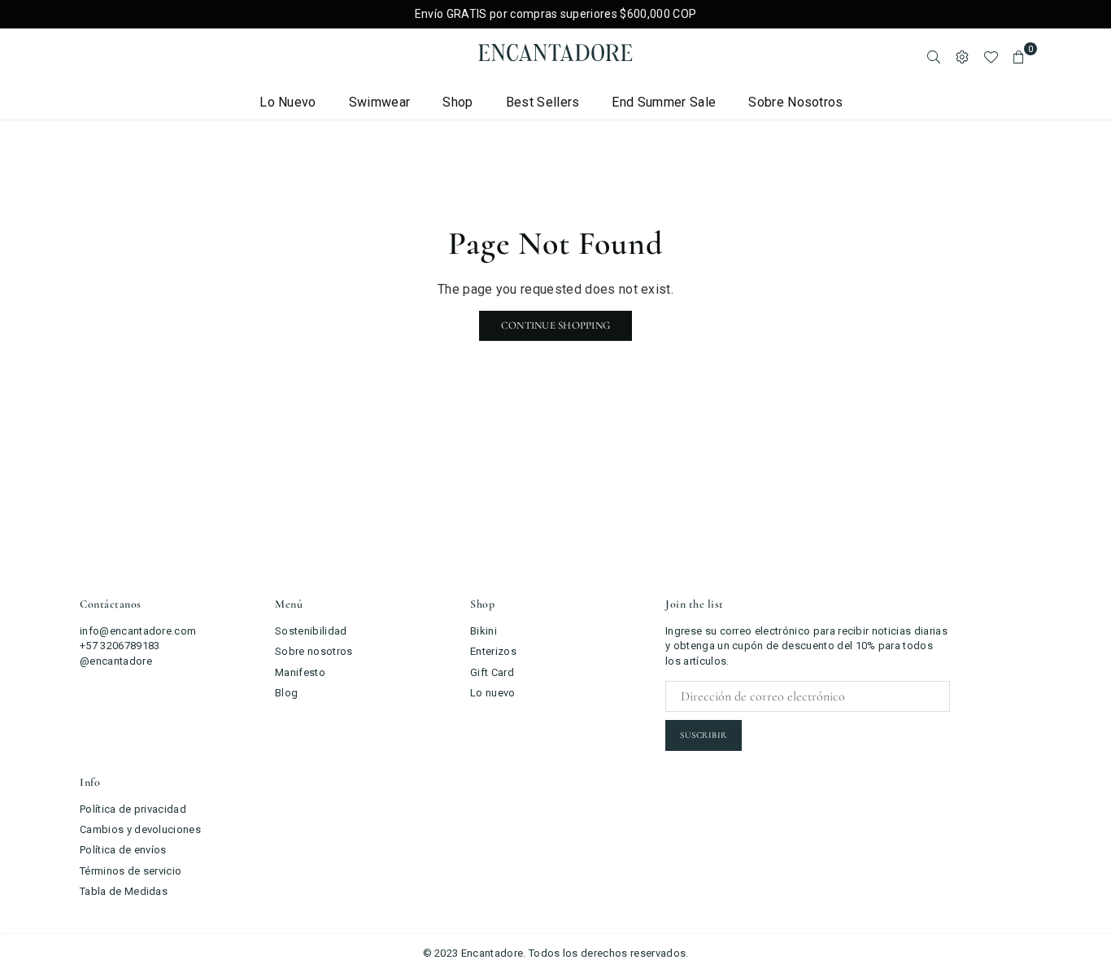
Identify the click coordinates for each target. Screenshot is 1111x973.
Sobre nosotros (313, 651)
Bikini (483, 631)
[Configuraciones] (962, 57)
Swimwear (380, 102)
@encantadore (116, 661)
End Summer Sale (664, 102)
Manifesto (300, 672)
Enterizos (493, 651)
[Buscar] (934, 57)
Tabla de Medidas (124, 891)
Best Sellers (543, 102)
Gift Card (492, 672)
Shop (457, 102)
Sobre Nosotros (795, 102)
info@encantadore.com (138, 631)
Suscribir (703, 735)
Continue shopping (555, 325)
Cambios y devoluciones (140, 829)
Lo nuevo (287, 102)
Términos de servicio (130, 871)
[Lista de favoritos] (990, 57)
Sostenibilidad (310, 631)
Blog (286, 693)
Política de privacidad (133, 809)
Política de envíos (123, 850)
